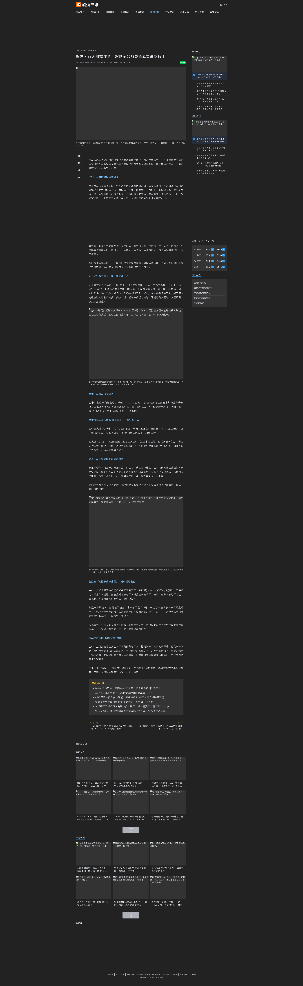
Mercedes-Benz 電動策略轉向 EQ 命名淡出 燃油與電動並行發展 (92, 818)
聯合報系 (166, 974)
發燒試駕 (95, 12)
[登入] (221, 5)
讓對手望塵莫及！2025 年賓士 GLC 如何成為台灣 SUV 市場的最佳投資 (168, 784)
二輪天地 (169, 12)
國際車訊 (110, 12)
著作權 (147, 974)
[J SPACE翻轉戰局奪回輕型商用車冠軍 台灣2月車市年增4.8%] (131, 802)
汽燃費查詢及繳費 (202, 298)
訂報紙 (174, 974)
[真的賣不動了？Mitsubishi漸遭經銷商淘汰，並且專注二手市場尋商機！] (93, 768)
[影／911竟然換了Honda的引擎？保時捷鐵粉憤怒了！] (131, 768)
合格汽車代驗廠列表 (203, 287)
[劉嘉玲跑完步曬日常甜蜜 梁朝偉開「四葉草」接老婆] (131, 853)
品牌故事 (184, 12)
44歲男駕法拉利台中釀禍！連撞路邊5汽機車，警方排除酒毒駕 (129, 697)
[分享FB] (79, 156)
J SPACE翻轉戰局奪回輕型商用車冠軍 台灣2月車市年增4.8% (129, 818)
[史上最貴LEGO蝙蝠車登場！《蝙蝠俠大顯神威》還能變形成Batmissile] (131, 887)
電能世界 (124, 12)
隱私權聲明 (156, 974)
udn (77, 50)
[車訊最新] (226, 52)
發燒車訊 (84, 50)
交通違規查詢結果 (202, 292)
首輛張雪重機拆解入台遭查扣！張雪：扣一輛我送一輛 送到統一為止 (132, 706)
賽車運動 (214, 12)
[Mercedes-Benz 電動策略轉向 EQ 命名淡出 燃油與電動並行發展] (93, 802)
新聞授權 (130, 974)
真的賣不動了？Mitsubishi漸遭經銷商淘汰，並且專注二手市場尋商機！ (92, 784)
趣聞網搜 (154, 12)
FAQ (117, 974)
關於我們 (183, 974)
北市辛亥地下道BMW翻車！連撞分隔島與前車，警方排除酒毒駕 (130, 710)
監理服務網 (199, 303)
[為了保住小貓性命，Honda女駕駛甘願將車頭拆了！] (93, 887)
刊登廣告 (110, 974)
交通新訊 (139, 12)
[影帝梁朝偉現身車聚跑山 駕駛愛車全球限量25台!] (168, 853)
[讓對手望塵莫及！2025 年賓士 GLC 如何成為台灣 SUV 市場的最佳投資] (168, 768)
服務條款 (140, 974)
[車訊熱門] (226, 116)
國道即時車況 (200, 282)
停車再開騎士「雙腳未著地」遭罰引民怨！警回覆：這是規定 (167, 818)
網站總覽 (193, 974)
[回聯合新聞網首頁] (78, 4)
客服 (122, 974)
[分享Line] (79, 163)
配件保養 (199, 12)
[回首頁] (90, 4)
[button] (225, 5)
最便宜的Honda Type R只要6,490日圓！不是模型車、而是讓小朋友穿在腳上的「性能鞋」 (168, 903)
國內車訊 (80, 12)
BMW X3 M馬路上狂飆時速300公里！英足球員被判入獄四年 (128, 688)
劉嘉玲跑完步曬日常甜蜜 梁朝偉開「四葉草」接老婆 (124, 701)
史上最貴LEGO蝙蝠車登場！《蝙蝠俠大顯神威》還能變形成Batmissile (130, 903)
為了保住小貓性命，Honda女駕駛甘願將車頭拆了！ (124, 693)
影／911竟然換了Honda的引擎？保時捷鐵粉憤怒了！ (128, 784)
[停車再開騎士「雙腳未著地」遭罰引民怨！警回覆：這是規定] (168, 802)
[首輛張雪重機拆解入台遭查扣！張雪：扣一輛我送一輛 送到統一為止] (93, 853)
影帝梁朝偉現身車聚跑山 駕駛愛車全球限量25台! (168, 869)
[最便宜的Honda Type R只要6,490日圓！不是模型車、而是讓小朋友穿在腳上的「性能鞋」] (168, 887)
